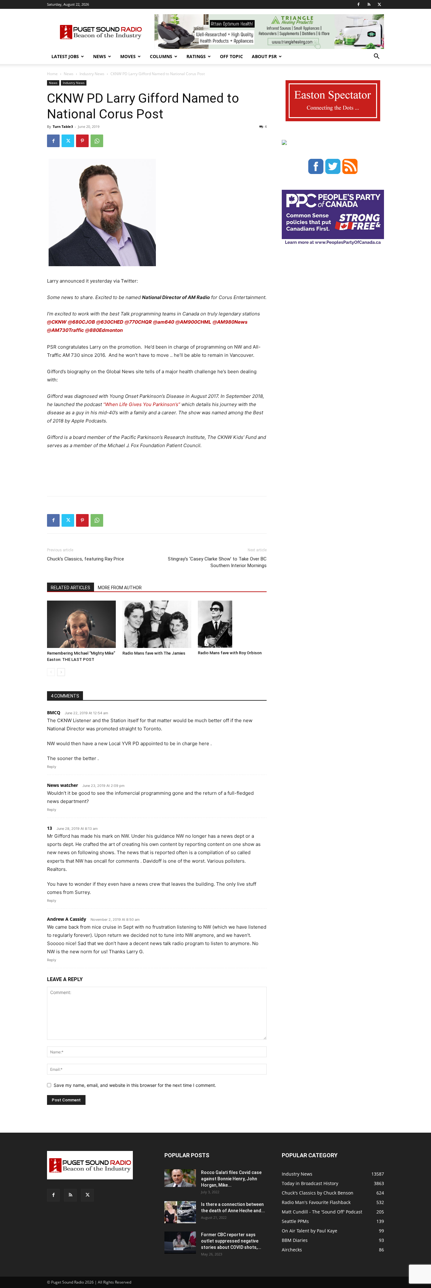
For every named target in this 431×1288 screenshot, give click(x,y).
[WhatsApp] (97, 141)
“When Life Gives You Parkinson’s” (141, 404)
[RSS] (369, 4)
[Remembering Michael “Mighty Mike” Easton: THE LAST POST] (81, 624)
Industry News (92, 73)
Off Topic (231, 56)
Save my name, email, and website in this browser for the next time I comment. (135, 1085)
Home (52, 73)
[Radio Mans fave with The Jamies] (156, 624)
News (99, 56)
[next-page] (61, 672)
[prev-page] (51, 672)
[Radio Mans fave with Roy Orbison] (232, 624)
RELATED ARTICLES (70, 587)
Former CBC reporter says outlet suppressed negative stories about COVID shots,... (231, 1241)
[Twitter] (379, 4)
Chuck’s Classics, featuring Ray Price (85, 559)
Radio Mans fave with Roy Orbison (230, 652)
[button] (376, 57)
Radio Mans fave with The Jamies (153, 653)
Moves (128, 56)
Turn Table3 (63, 126)
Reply (51, 766)
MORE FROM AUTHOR (120, 587)
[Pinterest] (82, 141)
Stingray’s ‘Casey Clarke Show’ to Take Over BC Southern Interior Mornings (217, 562)
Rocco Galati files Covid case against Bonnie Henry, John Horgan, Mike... (231, 1179)
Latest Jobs (65, 56)
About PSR (264, 56)
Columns (161, 56)
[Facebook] (358, 4)
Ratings (196, 56)
